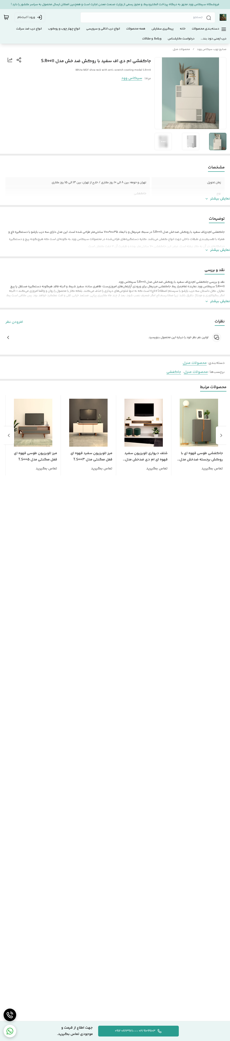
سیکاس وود (131, 78)
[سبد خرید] (6, 17)
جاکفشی (173, 372)
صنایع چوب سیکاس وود (211, 49)
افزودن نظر (14, 322)
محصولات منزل (181, 49)
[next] (8, 435)
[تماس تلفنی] (10, 1015)
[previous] (221, 435)
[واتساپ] (10, 1031)
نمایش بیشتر (220, 198)
